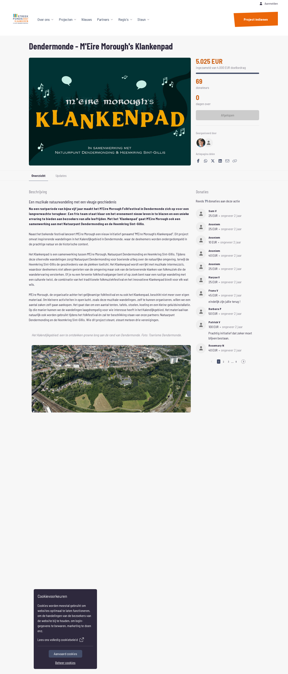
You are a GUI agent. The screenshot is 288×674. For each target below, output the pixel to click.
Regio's (123, 19)
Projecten (66, 19)
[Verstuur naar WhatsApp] (205, 161)
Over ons (44, 19)
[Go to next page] (243, 361)
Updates (61, 176)
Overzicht (38, 176)
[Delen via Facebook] (198, 161)
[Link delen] (234, 161)
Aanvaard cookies (65, 654)
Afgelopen (227, 115)
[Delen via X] (212, 161)
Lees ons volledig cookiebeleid (58, 640)
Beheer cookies (65, 663)
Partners (103, 19)
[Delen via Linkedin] (220, 161)
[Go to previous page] (212, 361)
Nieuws (86, 19)
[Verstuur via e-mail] (227, 161)
